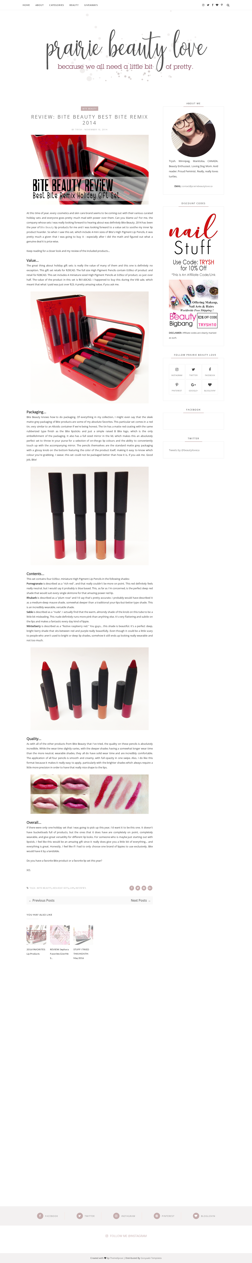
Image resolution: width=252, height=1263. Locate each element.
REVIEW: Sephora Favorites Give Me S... (59, 954)
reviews (81, 888)
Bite (42, 227)
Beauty (74, 5)
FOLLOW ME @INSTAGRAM (128, 1236)
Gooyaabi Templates (151, 1257)
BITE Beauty (89, 108)
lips (72, 888)
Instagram (176, 375)
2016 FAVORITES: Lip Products (36, 951)
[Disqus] (90, 1030)
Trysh (79, 129)
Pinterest (177, 390)
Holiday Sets (61, 888)
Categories (56, 5)
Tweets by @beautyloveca (184, 450)
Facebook (210, 375)
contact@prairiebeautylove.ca (197, 186)
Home (26, 5)
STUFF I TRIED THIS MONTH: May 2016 (81, 954)
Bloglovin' (210, 390)
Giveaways (91, 5)
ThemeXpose (116, 1257)
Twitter (193, 375)
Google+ (193, 390)
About (39, 5)
